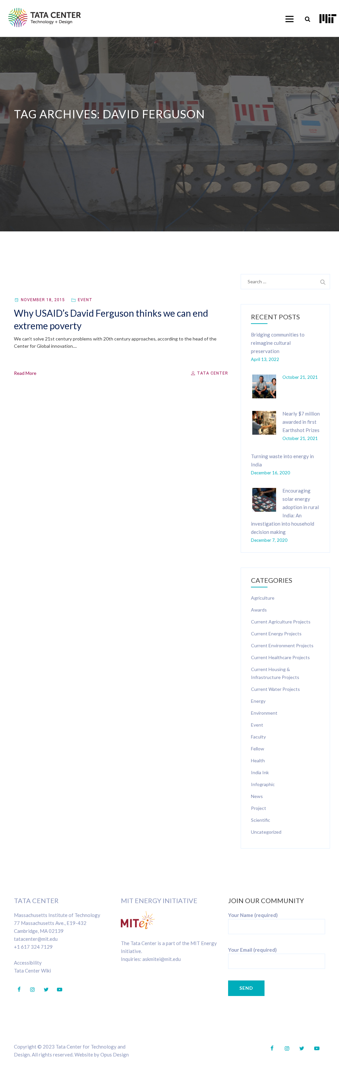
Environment (264, 713)
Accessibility (28, 963)
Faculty (258, 736)
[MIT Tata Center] (44, 17)
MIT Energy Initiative (159, 900)
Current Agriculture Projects (281, 621)
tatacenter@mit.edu (36, 939)
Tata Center (212, 373)
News (257, 796)
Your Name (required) (253, 915)
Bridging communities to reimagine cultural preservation (278, 343)
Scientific (260, 820)
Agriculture (262, 598)
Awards (259, 610)
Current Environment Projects (282, 645)
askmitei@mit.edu (161, 959)
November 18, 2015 (43, 300)
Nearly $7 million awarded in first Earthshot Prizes (301, 422)
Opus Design (114, 1054)
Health (258, 760)
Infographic (263, 784)
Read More (25, 373)
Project (258, 808)
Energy (258, 701)
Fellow (257, 748)
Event (85, 300)
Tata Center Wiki (32, 971)
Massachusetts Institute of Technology (57, 915)
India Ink (260, 772)
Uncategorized (266, 832)
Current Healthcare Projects (280, 657)
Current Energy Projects (276, 633)
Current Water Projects (275, 689)
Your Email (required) (252, 950)
